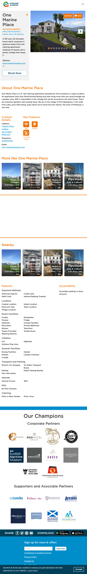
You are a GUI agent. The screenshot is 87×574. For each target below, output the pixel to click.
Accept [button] (78, 569)
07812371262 (7, 141)
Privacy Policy (30, 557)
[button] (49, 48)
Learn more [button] (33, 571)
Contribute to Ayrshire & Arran (37, 553)
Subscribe (60, 549)
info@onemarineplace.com (11, 147)
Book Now (14, 73)
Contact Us (29, 561)
